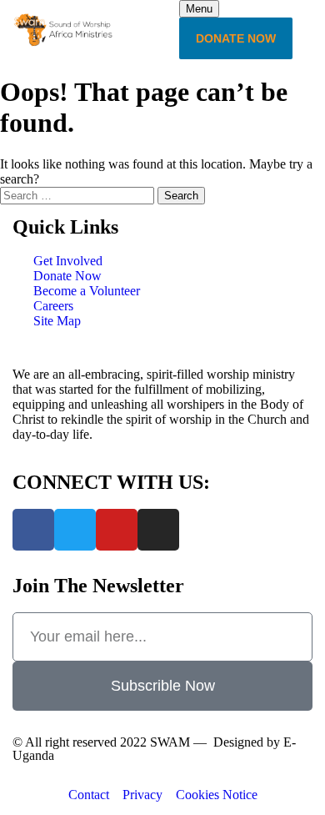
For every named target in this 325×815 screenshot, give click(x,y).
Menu (199, 9)
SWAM (170, 742)
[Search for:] (79, 195)
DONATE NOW (236, 38)
